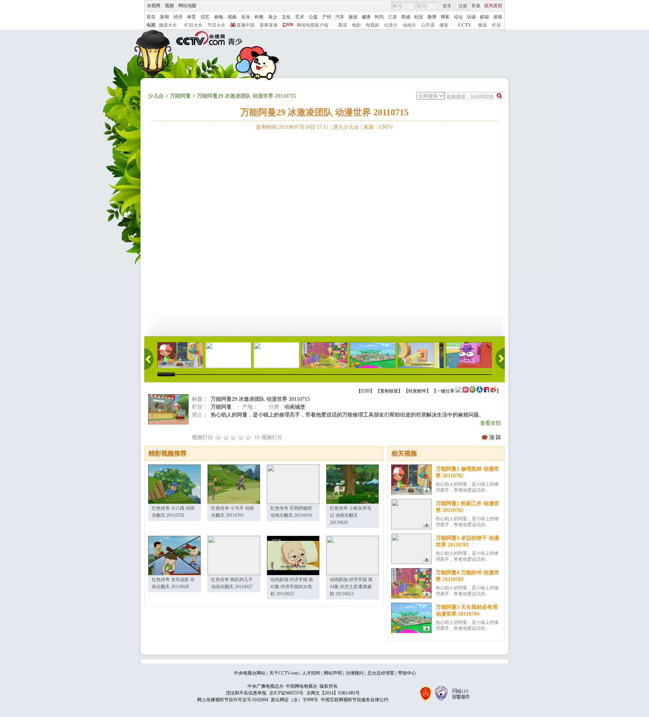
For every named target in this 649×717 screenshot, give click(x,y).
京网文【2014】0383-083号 (333, 693)
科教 (259, 17)
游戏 (497, 17)
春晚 (218, 17)
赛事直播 (269, 25)
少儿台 (156, 96)
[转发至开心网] (465, 391)
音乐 (245, 17)
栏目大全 (193, 25)
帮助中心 (407, 673)
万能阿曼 (180, 96)
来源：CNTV (378, 127)
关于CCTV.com (283, 673)
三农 (392, 17)
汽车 (339, 17)
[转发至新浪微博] (493, 391)
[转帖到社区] (459, 391)
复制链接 (389, 391)
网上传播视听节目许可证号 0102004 (232, 699)
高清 (342, 25)
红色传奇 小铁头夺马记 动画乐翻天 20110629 (350, 515)
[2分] (218, 437)
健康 (366, 17)
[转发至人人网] (480, 391)
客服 (475, 5)
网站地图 (187, 5)
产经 (326, 17)
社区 (418, 17)
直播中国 (246, 25)
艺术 (299, 17)
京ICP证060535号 (286, 693)
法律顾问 (355, 673)
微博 (431, 17)
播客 (443, 25)
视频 (169, 5)
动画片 (409, 25)
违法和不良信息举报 (246, 693)
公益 (313, 17)
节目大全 (216, 25)
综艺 (205, 17)
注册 (462, 6)
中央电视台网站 (250, 673)
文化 (286, 17)
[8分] (241, 437)
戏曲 (232, 17)
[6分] (233, 437)
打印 (365, 391)
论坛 (458, 17)
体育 (191, 17)
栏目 (496, 25)
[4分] (226, 437)
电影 (356, 25)
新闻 (164, 17)
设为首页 (493, 5)
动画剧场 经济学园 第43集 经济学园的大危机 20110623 (291, 586)
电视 (150, 25)
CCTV (464, 25)
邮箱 (484, 17)
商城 (405, 17)
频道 (482, 25)
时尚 (379, 17)
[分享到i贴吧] (486, 391)
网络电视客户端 (312, 25)
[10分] (248, 437)
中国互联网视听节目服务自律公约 (354, 699)
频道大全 (168, 25)
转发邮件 (417, 391)
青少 (272, 17)
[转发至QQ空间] (472, 391)
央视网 (153, 5)
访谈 (471, 17)
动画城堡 (294, 407)
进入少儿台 (346, 127)
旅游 (353, 17)
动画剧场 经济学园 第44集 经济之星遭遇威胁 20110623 (351, 586)
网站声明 (333, 673)
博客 (445, 17)
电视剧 (372, 25)
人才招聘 (311, 673)
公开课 (428, 25)
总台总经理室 (380, 673)
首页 (150, 17)
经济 (178, 17)
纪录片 (391, 25)
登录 (446, 6)
